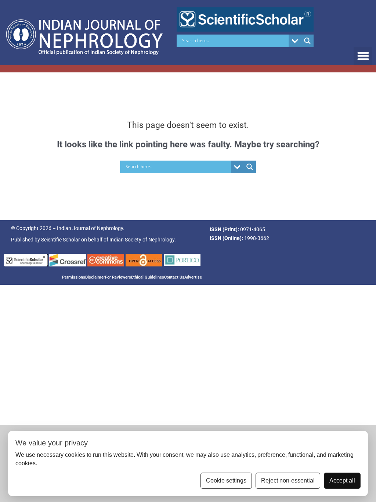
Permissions (73, 277)
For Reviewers (118, 277)
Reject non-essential (288, 480)
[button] (363, 56)
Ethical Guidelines (147, 277)
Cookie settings (226, 480)
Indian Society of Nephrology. (142, 240)
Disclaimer (95, 277)
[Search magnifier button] (307, 41)
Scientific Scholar (60, 240)
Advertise (193, 277)
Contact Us (174, 277)
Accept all (342, 480)
